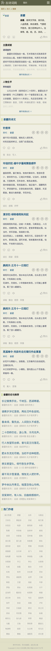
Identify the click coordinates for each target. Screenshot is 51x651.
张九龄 (18, 618)
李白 (30, 562)
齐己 (19, 562)
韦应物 (18, 556)
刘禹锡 (8, 562)
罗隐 (8, 587)
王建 (19, 582)
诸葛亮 (29, 634)
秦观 (41, 531)
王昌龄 (18, 608)
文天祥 (18, 551)
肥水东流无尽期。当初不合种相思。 (21, 453)
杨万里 (40, 520)
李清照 (40, 546)
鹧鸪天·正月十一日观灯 (16, 265)
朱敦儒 (29, 541)
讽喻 (5, 300)
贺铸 (30, 546)
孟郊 (30, 577)
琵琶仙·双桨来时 (27, 499)
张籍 (19, 567)
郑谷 (19, 587)
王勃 (19, 624)
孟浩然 (8, 593)
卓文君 (40, 634)
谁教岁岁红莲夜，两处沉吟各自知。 (21, 411)
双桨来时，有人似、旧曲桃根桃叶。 (21, 495)
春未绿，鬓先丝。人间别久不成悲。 (21, 422)
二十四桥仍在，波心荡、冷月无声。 (21, 432)
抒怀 (16, 206)
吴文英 (8, 541)
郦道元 (40, 624)
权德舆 (29, 593)
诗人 (8, 9)
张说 (19, 603)
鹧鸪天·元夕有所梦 (28, 415)
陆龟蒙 (8, 556)
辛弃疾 (18, 531)
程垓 (19, 546)
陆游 (19, 525)
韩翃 (41, 618)
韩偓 (41, 593)
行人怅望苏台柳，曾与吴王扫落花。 (21, 443)
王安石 (8, 520)
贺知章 (29, 624)
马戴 (8, 624)
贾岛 (8, 577)
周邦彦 (8, 546)
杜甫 (8, 567)
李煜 (41, 551)
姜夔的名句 (7, 405)
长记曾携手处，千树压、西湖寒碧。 (21, 401)
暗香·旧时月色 (26, 405)
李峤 (8, 608)
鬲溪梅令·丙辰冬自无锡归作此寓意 (22, 351)
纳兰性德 (7, 515)
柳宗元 (8, 618)
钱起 (30, 582)
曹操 (8, 634)
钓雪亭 (6, 128)
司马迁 (40, 629)
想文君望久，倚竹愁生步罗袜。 (19, 463)
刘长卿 (29, 572)
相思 (16, 300)
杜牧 (8, 572)
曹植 (19, 634)
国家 (11, 257)
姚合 (30, 567)
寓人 (9, 386)
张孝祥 (29, 531)
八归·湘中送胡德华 (28, 468)
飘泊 (11, 300)
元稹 (41, 556)
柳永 (41, 541)
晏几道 (18, 541)
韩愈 (8, 582)
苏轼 (30, 520)
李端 (30, 613)
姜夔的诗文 (9, 119)
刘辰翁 (18, 536)
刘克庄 (8, 525)
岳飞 (30, 551)
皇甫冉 (40, 598)
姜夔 (14, 9)
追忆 (5, 206)
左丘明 (29, 629)
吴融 (30, 603)
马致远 (40, 515)
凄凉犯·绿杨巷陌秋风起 (16, 214)
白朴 (30, 515)
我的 (25, 3)
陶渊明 (8, 629)
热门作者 (8, 509)
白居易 (40, 562)
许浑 (41, 567)
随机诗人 (13, 37)
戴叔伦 (18, 593)
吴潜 (8, 536)
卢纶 (41, 603)
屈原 (19, 629)
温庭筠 (18, 577)
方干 (41, 587)
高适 (8, 613)
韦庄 (30, 598)
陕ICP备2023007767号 (35, 648)
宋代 (5, 133)
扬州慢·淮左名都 (27, 436)
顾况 (30, 608)
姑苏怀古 (24, 447)
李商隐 (29, 556)
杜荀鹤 (29, 587)
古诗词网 (11, 3)
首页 (3, 9)
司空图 (18, 613)
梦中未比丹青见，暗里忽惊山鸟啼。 (21, 484)
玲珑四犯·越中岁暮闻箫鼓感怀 (19, 163)
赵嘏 (41, 613)
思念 (9, 155)
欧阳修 (29, 525)
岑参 (41, 582)
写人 (14, 155)
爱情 (14, 386)
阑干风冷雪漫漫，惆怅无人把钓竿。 (21, 474)
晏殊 (41, 536)
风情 (22, 300)
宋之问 (40, 608)
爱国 (16, 257)
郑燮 (19, 515)
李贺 (30, 618)
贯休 (41, 572)
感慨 (11, 206)
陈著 (8, 531)
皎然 (19, 572)
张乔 (8, 603)
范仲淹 (29, 536)
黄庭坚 (18, 520)
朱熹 (41, 525)
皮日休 (8, 598)
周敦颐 (8, 551)
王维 (41, 577)
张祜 (19, 598)
